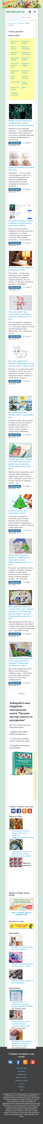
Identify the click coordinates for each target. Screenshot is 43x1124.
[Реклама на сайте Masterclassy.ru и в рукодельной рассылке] (21, 928)
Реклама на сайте (21, 1080)
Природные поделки (15, 59)
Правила (21, 1087)
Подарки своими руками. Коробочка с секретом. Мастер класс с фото (22, 1043)
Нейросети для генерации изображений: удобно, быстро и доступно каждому (21, 122)
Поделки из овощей (26, 59)
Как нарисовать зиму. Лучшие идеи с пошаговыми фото (21, 414)
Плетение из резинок (14, 94)
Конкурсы (21, 1071)
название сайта (15, 11)
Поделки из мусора (15, 88)
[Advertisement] (25, 197)
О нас (22, 1084)
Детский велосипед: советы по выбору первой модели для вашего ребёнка (20, 223)
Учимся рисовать (25, 83)
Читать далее (15, 143)
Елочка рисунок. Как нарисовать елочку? (17, 511)
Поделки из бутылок (26, 42)
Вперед (21, 693)
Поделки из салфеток (26, 64)
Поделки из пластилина (26, 53)
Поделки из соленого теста (15, 65)
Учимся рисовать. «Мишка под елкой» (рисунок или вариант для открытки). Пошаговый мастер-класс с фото (20, 464)
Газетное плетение (25, 77)
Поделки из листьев (15, 53)
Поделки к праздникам (26, 48)
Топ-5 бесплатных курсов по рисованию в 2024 (21, 268)
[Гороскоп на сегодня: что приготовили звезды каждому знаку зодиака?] (21, 838)
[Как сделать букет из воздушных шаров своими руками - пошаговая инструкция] (21, 852)
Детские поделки (14, 48)
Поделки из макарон (26, 72)
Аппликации (15, 82)
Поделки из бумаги (15, 42)
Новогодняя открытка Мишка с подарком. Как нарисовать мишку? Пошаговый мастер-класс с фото (20, 560)
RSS (21, 1090)
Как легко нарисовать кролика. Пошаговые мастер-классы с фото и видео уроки (21, 363)
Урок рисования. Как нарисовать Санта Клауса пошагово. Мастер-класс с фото (20, 315)
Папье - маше (13, 77)
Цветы (24, 87)
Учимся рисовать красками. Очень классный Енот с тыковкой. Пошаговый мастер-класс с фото (20, 662)
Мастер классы (21, 1077)
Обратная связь (21, 1068)
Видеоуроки (21, 1074)
